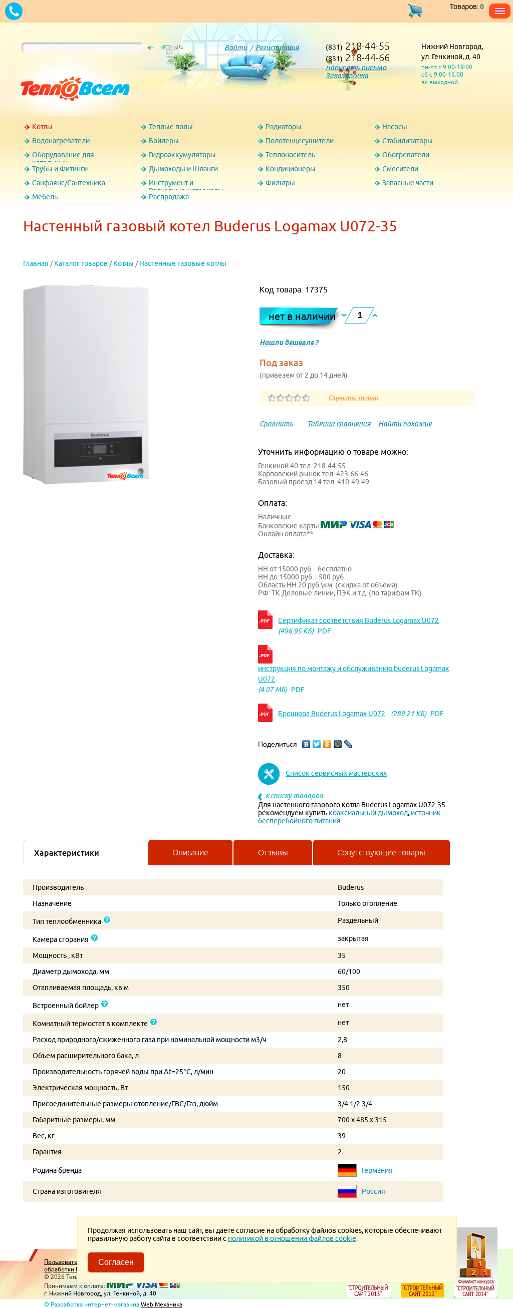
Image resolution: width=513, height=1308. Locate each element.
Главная (36, 263)
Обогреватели (405, 155)
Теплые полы (171, 127)
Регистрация (277, 48)
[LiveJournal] (348, 744)
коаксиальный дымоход (368, 813)
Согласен (116, 1262)
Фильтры (280, 183)
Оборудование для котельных (63, 156)
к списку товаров (294, 796)
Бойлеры (164, 141)
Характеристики (66, 853)
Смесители (400, 169)
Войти (235, 48)
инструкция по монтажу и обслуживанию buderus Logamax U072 (353, 674)
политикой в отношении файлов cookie (292, 1238)
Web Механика (161, 1304)
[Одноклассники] (327, 744)
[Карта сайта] (179, 50)
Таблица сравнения (339, 424)
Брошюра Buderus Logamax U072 (331, 714)
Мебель (45, 197)
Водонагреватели (61, 141)
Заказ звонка (347, 76)
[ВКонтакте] (306, 744)
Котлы (42, 127)
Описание (190, 852)
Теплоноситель (290, 155)
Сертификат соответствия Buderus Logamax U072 (358, 620)
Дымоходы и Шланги (183, 169)
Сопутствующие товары (381, 852)
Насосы (394, 127)
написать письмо (356, 67)
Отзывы (273, 852)
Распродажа (169, 197)
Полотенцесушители (300, 141)
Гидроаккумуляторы (182, 155)
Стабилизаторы (407, 141)
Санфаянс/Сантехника (68, 183)
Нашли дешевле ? (289, 343)
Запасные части (407, 183)
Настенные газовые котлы (182, 263)
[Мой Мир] (338, 744)
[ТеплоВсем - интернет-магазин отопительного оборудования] (71, 111)
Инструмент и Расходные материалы (186, 184)
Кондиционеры (291, 169)
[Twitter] (317, 744)
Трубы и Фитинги (60, 169)
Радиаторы (284, 127)
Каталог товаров (81, 263)
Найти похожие (405, 424)
